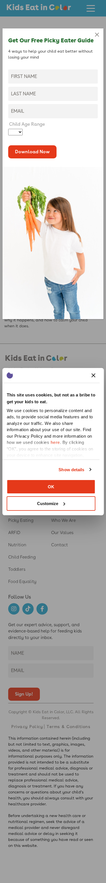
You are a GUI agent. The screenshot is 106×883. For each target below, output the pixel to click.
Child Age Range (27, 124)
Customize (47, 503)
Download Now (32, 151)
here (55, 442)
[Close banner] (93, 375)
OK (51, 486)
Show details (71, 469)
